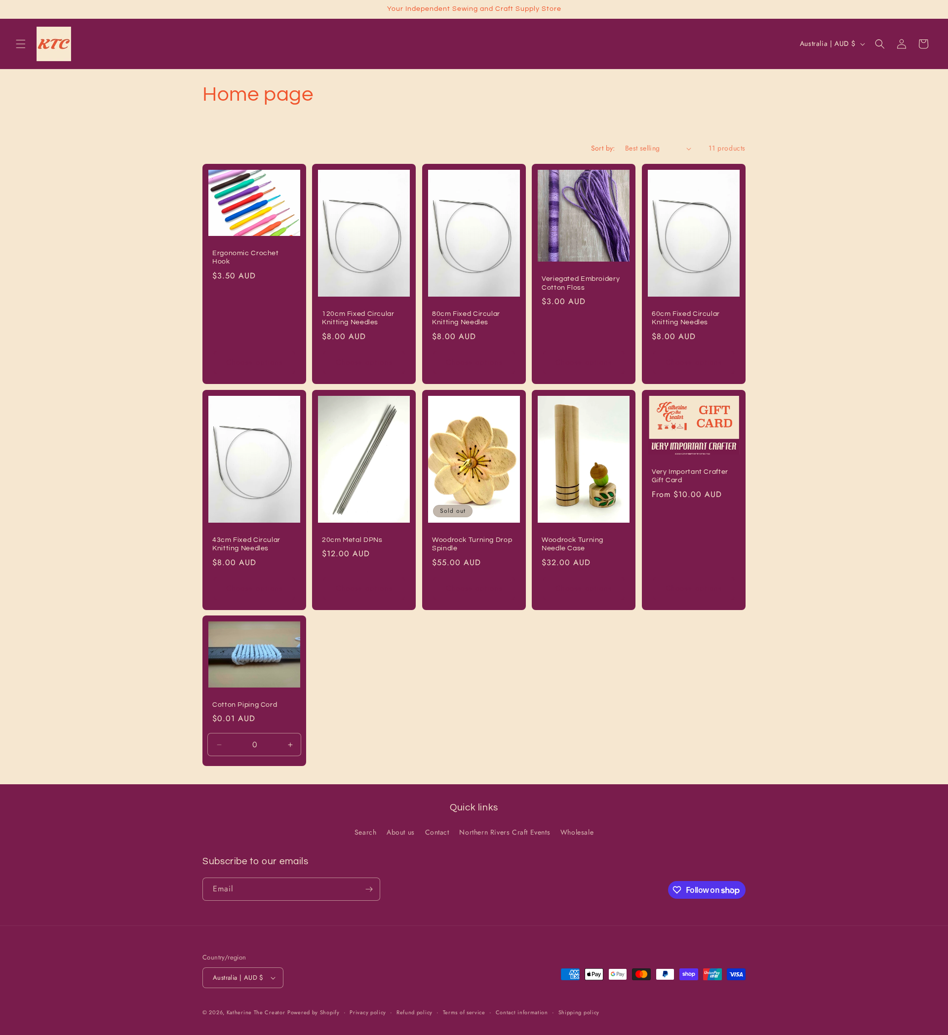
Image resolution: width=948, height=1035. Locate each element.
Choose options (254, 362)
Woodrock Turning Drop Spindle (472, 544)
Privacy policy (368, 1012)
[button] (21, 44)
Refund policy (414, 1012)
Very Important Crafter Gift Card (690, 476)
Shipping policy (579, 1012)
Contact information (522, 1012)
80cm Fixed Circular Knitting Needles (466, 318)
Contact (437, 832)
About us (401, 832)
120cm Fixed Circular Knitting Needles (358, 318)
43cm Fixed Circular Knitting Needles (246, 544)
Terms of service (464, 1012)
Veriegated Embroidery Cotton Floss (581, 283)
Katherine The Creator (256, 1012)
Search (366, 832)
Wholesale (576, 832)
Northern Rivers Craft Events (504, 832)
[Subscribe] (369, 889)
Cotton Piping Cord (244, 704)
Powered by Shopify (313, 1012)
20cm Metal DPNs (352, 539)
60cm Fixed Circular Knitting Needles (686, 318)
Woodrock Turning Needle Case (572, 544)
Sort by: (603, 148)
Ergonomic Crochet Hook (245, 258)
